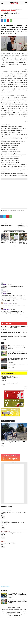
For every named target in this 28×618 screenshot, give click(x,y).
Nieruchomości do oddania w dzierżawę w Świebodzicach (14, 332)
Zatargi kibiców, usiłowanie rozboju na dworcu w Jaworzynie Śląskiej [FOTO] (5, 241)
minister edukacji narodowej (15, 210)
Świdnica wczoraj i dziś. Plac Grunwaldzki (13, 442)
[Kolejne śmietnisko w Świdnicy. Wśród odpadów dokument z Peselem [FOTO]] (14, 236)
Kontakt (18, 607)
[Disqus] (14, 264)
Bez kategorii (8, 9)
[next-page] (14, 245)
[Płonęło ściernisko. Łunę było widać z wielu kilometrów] (4, 366)
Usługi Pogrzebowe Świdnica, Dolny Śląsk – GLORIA (12, 383)
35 (9, 17)
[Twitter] (5, 20)
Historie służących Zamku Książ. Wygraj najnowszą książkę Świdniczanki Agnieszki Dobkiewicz (17, 601)
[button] (26, 2)
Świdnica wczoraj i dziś (8, 421)
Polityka (8, 10)
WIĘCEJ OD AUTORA (19, 231)
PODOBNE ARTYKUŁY (9, 231)
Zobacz (2, 517)
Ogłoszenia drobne (8, 373)
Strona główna (3, 9)
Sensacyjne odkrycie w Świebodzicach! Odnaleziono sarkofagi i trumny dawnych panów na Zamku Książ (23, 242)
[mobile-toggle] (1, 3)
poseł (22, 210)
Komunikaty (6, 323)
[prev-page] (13, 245)
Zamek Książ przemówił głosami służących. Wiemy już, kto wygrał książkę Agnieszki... (17, 594)
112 (2, 343)
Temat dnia (13, 10)
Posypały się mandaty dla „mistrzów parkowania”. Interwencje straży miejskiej (17, 352)
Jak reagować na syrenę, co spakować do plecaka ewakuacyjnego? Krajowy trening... (17, 359)
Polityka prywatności (11, 607)
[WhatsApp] (11, 20)
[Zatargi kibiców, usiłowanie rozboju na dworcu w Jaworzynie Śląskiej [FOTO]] (5, 236)
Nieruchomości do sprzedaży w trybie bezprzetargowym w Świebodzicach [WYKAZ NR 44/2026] (14, 327)
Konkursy (4, 590)
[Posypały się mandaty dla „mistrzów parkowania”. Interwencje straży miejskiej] (4, 353)
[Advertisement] (14, 194)
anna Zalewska (6, 210)
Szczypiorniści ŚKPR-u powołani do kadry (22, 226)
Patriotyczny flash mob (6, 225)
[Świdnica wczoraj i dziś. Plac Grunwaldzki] (14, 431)
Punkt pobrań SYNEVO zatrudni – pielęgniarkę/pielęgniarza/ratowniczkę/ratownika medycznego (12, 377)
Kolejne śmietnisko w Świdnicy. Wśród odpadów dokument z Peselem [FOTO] (14, 241)
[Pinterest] (8, 20)
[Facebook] (2, 20)
